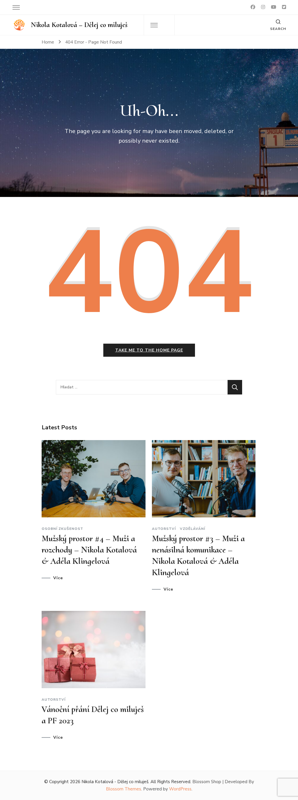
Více (58, 578)
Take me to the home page (149, 350)
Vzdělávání (192, 529)
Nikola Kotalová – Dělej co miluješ (79, 25)
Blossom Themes (123, 789)
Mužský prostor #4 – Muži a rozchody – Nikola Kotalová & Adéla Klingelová (89, 549)
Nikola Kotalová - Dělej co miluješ (114, 782)
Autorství (164, 529)
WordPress (180, 789)
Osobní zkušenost (62, 529)
